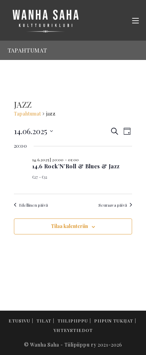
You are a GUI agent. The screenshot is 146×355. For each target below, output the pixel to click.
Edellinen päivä (33, 205)
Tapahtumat (27, 113)
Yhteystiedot (73, 330)
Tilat (43, 320)
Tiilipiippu (72, 320)
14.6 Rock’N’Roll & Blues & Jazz (76, 166)
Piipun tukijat (113, 320)
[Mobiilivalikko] (135, 20)
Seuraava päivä (112, 205)
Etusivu (19, 320)
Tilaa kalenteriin (69, 226)
